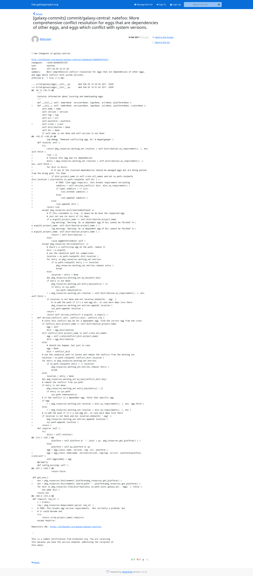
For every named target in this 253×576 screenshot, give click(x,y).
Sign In (162, 4)
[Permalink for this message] (147, 560)
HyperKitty (127, 571)
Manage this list (144, 4)
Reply (37, 562)
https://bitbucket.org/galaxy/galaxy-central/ (76, 526)
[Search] (219, 4)
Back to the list (162, 42)
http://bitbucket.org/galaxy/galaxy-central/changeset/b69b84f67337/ (70, 59)
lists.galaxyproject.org (44, 4)
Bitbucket (45, 39)
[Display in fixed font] (143, 560)
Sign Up (176, 4)
